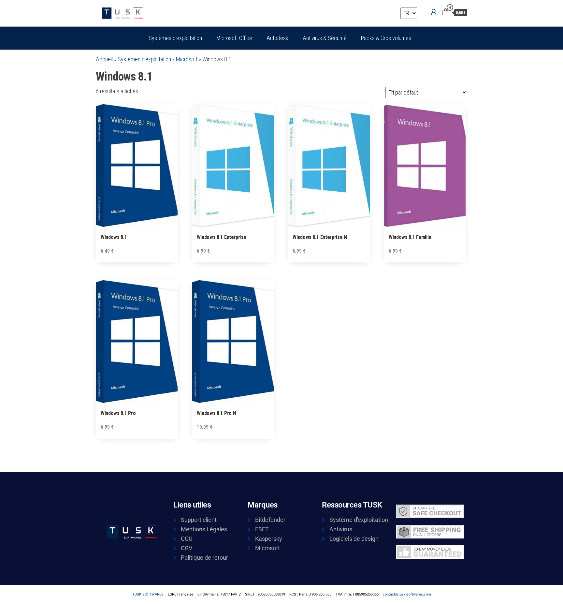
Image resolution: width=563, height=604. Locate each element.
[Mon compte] (433, 12)
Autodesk (277, 38)
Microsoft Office (234, 38)
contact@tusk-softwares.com (407, 594)
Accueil (104, 59)
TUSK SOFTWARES (148, 594)
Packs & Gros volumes (386, 38)
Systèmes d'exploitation (175, 38)
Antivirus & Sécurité (325, 38)
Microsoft (186, 59)
